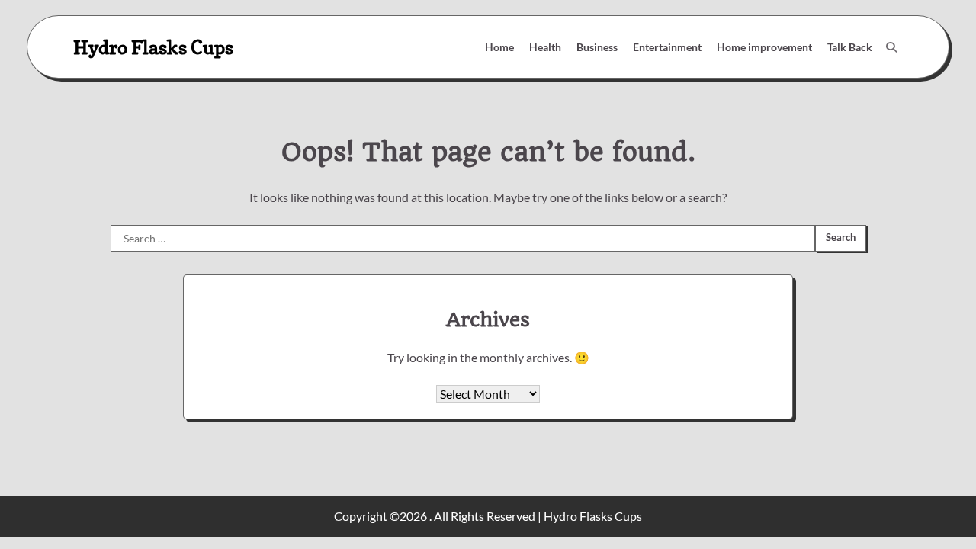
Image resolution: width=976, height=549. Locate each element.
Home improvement (764, 46)
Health (545, 46)
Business (597, 46)
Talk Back (849, 46)
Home (499, 46)
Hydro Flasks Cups (153, 47)
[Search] (891, 47)
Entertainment (667, 46)
